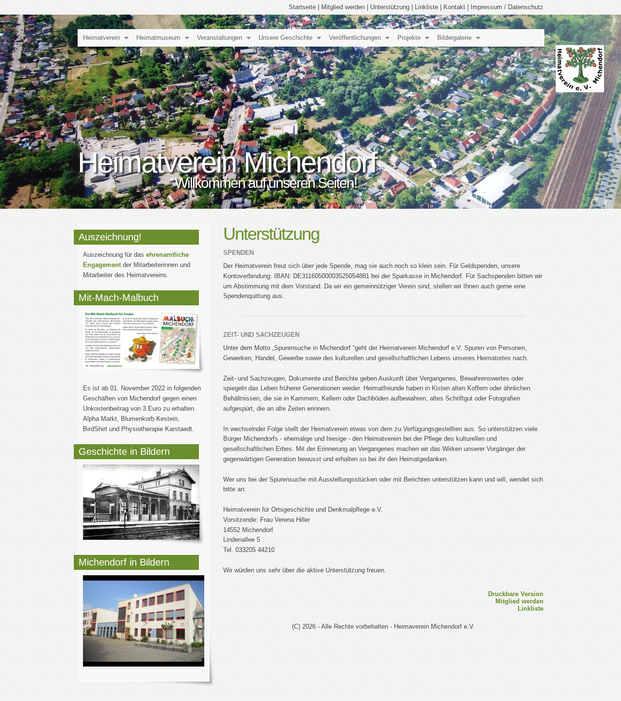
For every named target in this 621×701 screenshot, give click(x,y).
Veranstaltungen (219, 37)
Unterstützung (389, 7)
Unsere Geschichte (285, 37)
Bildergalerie (454, 37)
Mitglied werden (343, 7)
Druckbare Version (515, 594)
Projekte (409, 37)
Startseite (302, 7)
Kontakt (454, 7)
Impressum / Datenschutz (507, 7)
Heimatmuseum (158, 37)
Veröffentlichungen (355, 37)
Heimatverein (101, 37)
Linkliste (426, 7)
